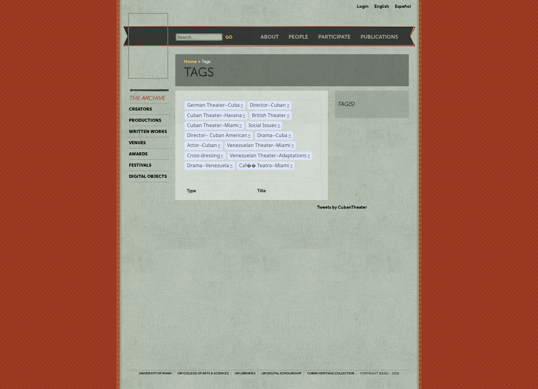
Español (403, 6)
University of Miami (155, 373)
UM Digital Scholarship (281, 373)
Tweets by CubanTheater (342, 207)
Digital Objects (148, 176)
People (298, 37)
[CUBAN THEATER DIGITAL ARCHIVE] (143, 20)
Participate (334, 37)
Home (190, 61)
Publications (379, 37)
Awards (138, 153)
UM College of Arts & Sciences (203, 373)
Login (363, 6)
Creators (140, 109)
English (381, 6)
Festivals (140, 165)
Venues (137, 142)
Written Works (148, 131)
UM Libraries (245, 373)
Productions (145, 120)
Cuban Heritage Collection (330, 373)
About (270, 37)
